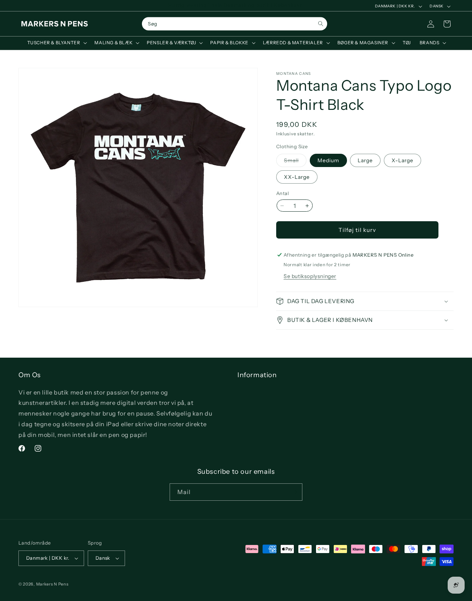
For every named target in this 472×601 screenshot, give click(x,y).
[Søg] (320, 23)
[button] (56, 42)
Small (295, 162)
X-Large (402, 160)
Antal (282, 193)
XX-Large (297, 177)
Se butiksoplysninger (310, 276)
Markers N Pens (52, 584)
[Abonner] (294, 492)
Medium (328, 160)
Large (365, 160)
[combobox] (234, 24)
